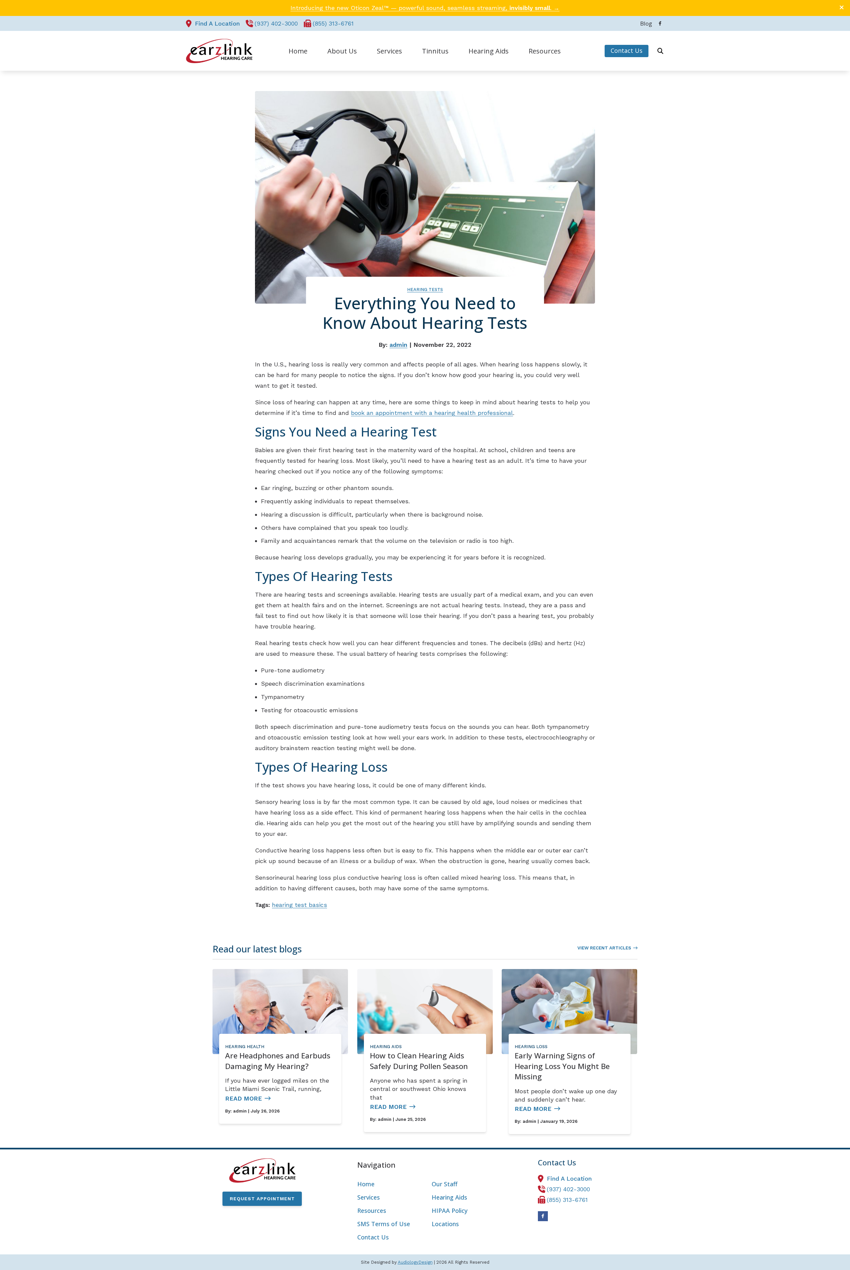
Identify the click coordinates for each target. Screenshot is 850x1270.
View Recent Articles (604, 947)
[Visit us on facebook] (660, 23)
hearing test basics (299, 904)
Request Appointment (262, 1198)
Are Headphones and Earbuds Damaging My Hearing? (277, 1060)
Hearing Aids (386, 1046)
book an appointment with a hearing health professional (432, 412)
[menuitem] (644, 23)
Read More (243, 1098)
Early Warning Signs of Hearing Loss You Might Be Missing (562, 1066)
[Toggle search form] (660, 51)
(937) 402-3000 (276, 23)
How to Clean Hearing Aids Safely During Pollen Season (419, 1060)
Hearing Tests (425, 289)
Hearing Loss (531, 1046)
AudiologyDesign (415, 1262)
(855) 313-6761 (333, 23)
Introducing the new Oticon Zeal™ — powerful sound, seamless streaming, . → (425, 7)
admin (398, 344)
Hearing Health (244, 1046)
